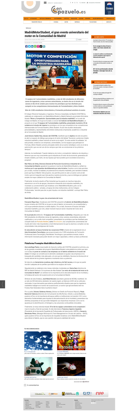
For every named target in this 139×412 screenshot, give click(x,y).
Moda (57, 405)
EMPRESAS (77, 22)
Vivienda (48, 407)
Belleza (37, 405)
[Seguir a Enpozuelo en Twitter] (73, 2)
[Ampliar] (56, 95)
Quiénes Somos (78, 403)
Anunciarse (77, 404)
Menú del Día (28, 404)
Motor (28, 28)
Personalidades (39, 403)
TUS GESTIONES (93, 22)
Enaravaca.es (110, 18)
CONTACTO (108, 22)
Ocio (57, 401)
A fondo (47, 403)
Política (47, 401)
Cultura (81, 18)
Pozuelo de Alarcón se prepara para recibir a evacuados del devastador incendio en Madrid (103, 63)
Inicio (26, 18)
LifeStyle (66, 18)
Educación (74, 18)
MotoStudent (58, 222)
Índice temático (78, 407)
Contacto (50, 3)
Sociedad (38, 401)
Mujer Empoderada (98, 18)
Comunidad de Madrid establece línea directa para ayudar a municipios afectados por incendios (103, 87)
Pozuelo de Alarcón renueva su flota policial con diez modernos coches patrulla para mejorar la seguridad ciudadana (103, 106)
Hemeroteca (78, 405)
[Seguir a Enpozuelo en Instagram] (75, 2)
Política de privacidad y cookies (97, 399)
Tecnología (38, 407)
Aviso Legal (93, 401)
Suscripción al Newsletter (95, 2)
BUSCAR (83, 2)
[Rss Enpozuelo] (77, 2)
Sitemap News (78, 408)
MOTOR (66, 22)
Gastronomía (58, 18)
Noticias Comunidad (45, 18)
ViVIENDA (56, 22)
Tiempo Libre (28, 407)
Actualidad (33, 18)
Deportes (87, 18)
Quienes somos (57, 3)
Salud (47, 405)
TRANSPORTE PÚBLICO (37, 22)
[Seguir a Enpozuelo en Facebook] (70, 2)
